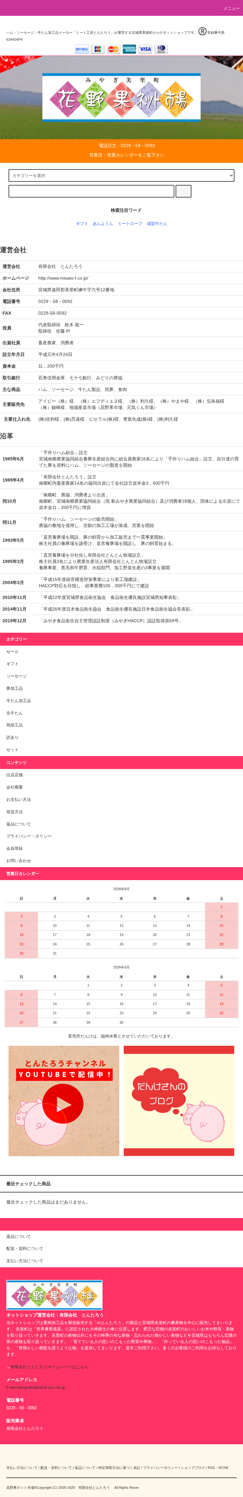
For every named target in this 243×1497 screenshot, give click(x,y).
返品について (18, 824)
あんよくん (103, 224)
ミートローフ (130, 224)
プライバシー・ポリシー (29, 836)
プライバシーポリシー (160, 1468)
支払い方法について (22, 1468)
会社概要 (14, 787)
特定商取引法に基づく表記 (119, 1468)
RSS (211, 1468)
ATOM (223, 1468)
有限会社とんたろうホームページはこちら (49, 1367)
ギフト (82, 224)
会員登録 (14, 848)
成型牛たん (157, 224)
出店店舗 (14, 775)
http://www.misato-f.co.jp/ (63, 278)
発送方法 (14, 812)
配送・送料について (56, 1468)
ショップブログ (193, 1468)
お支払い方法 (18, 799)
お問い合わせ (18, 861)
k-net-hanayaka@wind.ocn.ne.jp (35, 1387)
